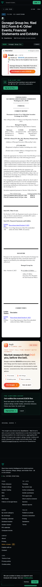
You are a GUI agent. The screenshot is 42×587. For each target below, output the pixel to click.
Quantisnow (20, 14)
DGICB (12, 44)
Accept (35, 582)
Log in (22, 411)
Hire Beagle (10, 385)
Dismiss (26, 582)
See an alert (26, 385)
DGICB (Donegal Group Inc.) (10, 441)
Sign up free (10, 411)
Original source (8, 423)
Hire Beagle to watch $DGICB (21, 71)
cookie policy (28, 578)
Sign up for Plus (10, 88)
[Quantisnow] (2, 3)
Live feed (8, 9)
